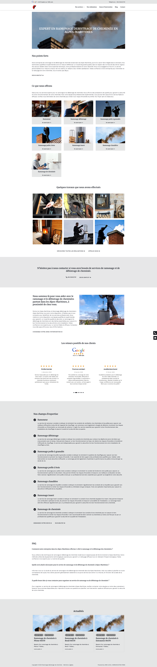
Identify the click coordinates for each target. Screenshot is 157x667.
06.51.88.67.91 (121, 2)
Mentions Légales (68, 665)
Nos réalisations (92, 7)
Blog (116, 7)
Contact (122, 7)
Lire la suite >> (38, 649)
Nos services (79, 7)
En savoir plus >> (46, 122)
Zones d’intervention (105, 7)
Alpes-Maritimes (49, 635)
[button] (75, 392)
